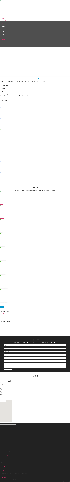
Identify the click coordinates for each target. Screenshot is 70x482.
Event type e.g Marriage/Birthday (9, 359)
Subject (1, 391)
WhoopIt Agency (15, 479)
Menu (2, 10)
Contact (3, 15)
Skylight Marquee (7, 479)
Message (5, 362)
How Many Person (7, 356)
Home (2, 5)
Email (1, 388)
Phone (5, 350)
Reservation (3, 31)
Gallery (3, 13)
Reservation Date (6, 353)
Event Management (4, 8)
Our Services (4, 7)
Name (1, 385)
